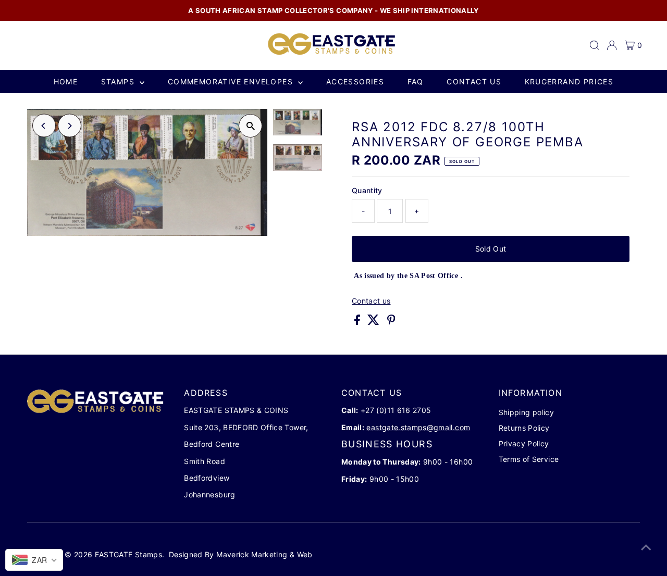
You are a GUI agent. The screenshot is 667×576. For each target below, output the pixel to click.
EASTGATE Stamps (128, 554)
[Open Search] (594, 45)
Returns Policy (524, 427)
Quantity (367, 190)
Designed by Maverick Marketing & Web (241, 554)
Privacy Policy (524, 443)
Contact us (474, 81)
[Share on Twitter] (374, 322)
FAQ (415, 81)
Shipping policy (526, 412)
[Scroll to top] (646, 547)
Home (66, 81)
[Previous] (44, 125)
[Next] (69, 125)
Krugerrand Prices (569, 81)
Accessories (355, 81)
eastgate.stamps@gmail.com (418, 427)
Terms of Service (529, 459)
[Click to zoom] (250, 125)
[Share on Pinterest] (391, 322)
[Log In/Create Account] (611, 45)
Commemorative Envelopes (232, 81)
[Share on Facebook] (358, 322)
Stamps (119, 81)
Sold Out (491, 248)
